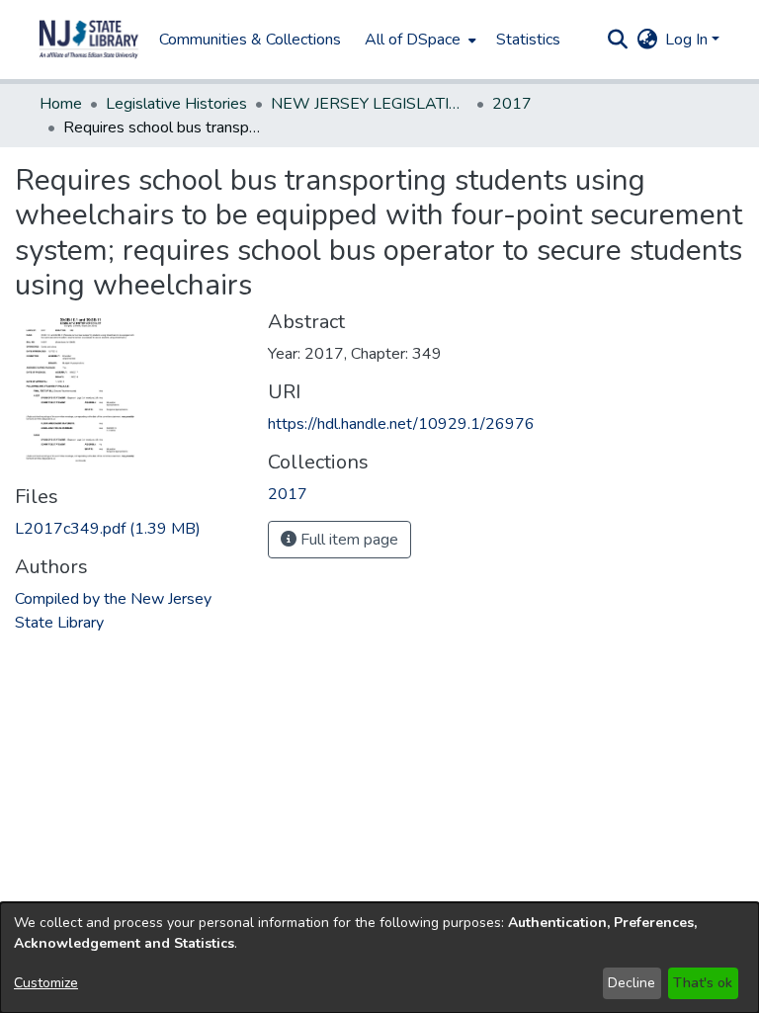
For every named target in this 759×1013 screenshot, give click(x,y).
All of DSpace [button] (413, 39)
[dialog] (379, 957)
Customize (46, 982)
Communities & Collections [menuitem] (250, 39)
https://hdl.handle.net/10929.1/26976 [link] (401, 424)
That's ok (702, 982)
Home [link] (61, 104)
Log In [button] (688, 39)
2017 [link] (512, 104)
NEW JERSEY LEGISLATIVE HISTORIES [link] (369, 104)
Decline (631, 982)
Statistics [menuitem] (528, 39)
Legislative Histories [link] (176, 104)
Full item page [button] (347, 539)
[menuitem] (418, 39)
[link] (108, 529)
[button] (89, 39)
